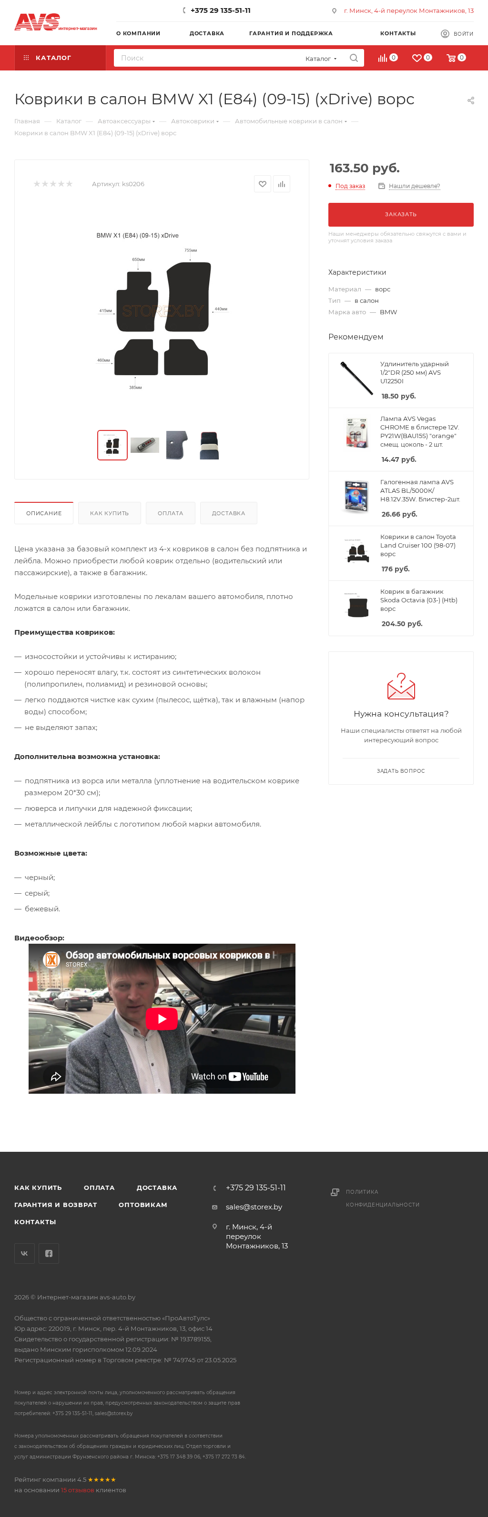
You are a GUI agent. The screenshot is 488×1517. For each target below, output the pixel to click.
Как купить (109, 513)
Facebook (49, 1253)
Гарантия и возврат (55, 1204)
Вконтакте (24, 1253)
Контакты (35, 1222)
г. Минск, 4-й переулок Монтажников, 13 (409, 10)
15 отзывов (77, 1490)
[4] (61, 184)
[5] (69, 184)
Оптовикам (143, 1204)
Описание (43, 513)
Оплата (170, 513)
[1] (36, 184)
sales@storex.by (254, 1206)
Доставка (228, 513)
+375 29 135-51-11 (221, 10)
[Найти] (354, 58)
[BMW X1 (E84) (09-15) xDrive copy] (162, 311)
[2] (45, 184)
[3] (53, 184)
